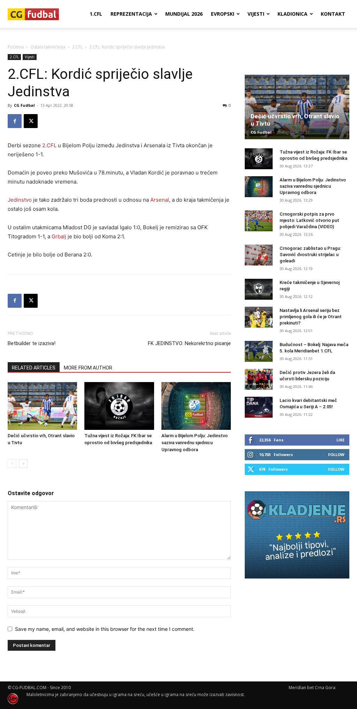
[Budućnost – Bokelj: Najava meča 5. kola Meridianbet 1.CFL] (259, 351)
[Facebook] (15, 121)
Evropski (222, 13)
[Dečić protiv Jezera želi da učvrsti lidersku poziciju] (259, 379)
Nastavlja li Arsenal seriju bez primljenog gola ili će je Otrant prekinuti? (311, 317)
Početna (16, 47)
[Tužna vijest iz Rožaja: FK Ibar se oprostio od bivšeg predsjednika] (119, 406)
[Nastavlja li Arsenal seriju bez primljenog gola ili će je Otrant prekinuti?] (259, 317)
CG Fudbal (24, 105)
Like (340, 439)
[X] (31, 121)
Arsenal (159, 199)
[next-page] (23, 463)
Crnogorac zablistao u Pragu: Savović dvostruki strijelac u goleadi (310, 254)
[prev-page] (12, 463)
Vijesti (256, 13)
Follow (336, 454)
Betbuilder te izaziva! (31, 343)
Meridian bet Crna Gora (312, 688)
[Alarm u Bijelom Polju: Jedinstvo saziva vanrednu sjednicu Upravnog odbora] (196, 406)
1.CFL (96, 13)
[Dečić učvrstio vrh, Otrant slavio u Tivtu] (42, 406)
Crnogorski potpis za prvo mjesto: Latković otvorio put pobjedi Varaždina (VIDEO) (309, 220)
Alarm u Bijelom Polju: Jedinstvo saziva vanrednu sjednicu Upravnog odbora (194, 442)
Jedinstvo (20, 199)
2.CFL (77, 47)
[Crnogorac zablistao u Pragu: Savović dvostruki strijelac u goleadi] (259, 255)
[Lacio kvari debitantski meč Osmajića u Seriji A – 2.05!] (259, 407)
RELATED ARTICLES (33, 368)
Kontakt (333, 13)
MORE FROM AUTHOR (88, 368)
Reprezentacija (131, 13)
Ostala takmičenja (48, 47)
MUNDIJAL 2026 (184, 13)
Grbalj (59, 236)
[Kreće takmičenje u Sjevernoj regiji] (259, 289)
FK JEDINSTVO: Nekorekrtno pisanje (189, 343)
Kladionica (292, 13)
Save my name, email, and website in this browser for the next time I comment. (105, 629)
